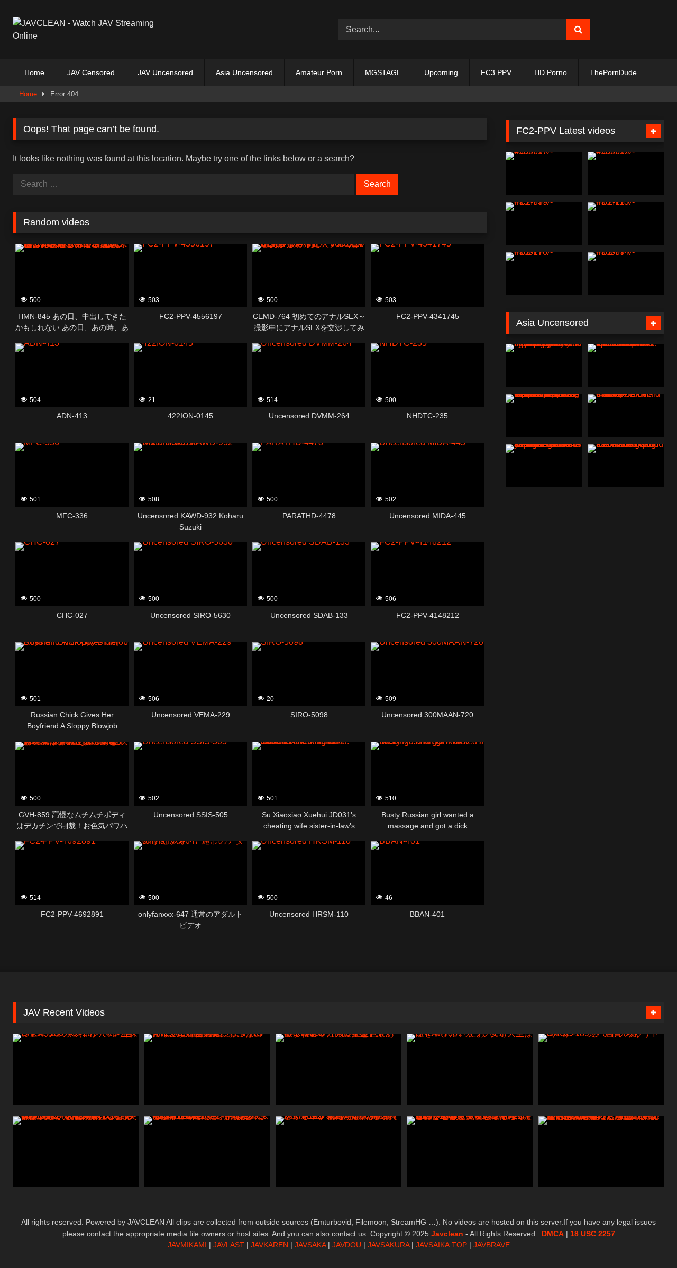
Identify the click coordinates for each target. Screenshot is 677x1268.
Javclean (447, 1233)
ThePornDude (613, 72)
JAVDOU (346, 1244)
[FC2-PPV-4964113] (626, 223)
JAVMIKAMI (187, 1244)
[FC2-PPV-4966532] (626, 173)
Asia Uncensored (244, 72)
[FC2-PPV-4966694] (626, 274)
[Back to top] (644, 1236)
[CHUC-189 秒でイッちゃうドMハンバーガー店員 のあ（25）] (601, 1069)
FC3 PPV (496, 72)
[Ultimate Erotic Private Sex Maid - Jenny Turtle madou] (626, 415)
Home (34, 72)
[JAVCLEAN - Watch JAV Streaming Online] (84, 29)
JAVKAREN (269, 1244)
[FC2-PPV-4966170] (544, 274)
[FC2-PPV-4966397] (544, 173)
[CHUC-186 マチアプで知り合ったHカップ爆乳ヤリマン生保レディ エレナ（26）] (76, 1069)
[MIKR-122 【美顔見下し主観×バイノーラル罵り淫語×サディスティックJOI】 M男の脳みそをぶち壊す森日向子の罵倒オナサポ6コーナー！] (338, 1151)
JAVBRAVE (491, 1244)
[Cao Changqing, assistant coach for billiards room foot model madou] (626, 466)
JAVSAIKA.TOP (441, 1244)
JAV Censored (91, 72)
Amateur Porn (319, 72)
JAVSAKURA (388, 1244)
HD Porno (550, 72)
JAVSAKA (310, 1244)
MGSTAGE (383, 72)
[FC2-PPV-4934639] (544, 223)
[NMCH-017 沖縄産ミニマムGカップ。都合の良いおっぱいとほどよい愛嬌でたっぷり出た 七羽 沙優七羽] (207, 1069)
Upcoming (441, 72)
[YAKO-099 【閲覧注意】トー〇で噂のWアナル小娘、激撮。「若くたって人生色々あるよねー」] (338, 1069)
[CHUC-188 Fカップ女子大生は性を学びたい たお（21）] (470, 1069)
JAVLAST (228, 1244)
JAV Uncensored (165, 72)
